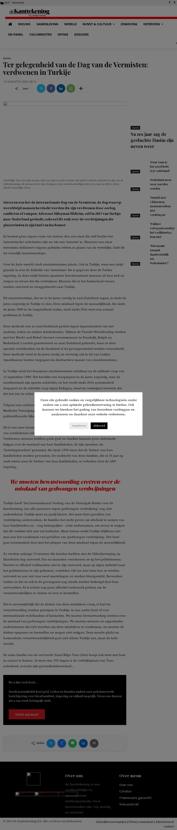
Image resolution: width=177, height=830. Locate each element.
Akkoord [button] (99, 425)
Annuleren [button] (79, 425)
